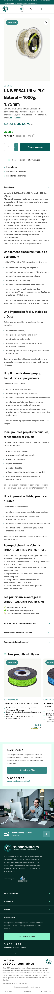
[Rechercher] (31, 8)
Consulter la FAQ (27, 770)
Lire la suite (15, 118)
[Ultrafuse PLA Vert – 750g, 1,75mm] (22, 678)
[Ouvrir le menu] (49, 8)
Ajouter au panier (35, 147)
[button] (46, 22)
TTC (22, 11)
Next (46, 834)
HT (22, 6)
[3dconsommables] (15, 9)
